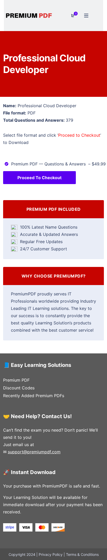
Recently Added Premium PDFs (33, 395)
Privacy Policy (51, 554)
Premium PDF (16, 380)
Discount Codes (19, 387)
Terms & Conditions (82, 554)
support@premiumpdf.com (34, 451)
